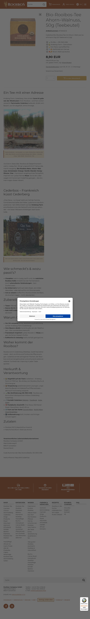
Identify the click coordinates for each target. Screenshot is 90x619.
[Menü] (87, 598)
